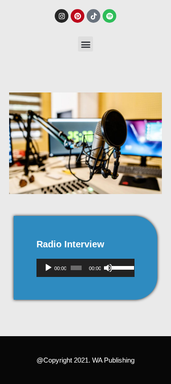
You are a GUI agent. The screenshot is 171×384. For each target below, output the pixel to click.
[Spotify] (109, 16)
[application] (85, 268)
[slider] (120, 267)
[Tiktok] (93, 16)
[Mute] (108, 267)
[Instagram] (61, 16)
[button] (85, 43)
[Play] (48, 267)
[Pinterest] (77, 16)
